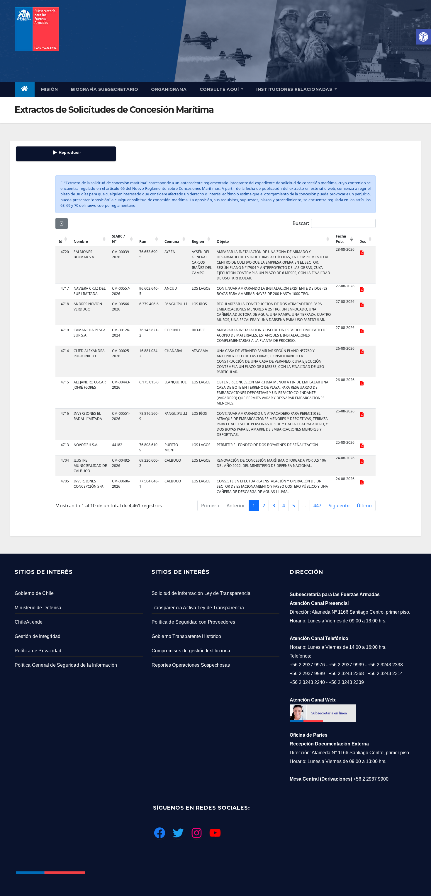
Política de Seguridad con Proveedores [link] (193, 621)
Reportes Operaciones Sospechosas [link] (191, 665)
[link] (423, 37)
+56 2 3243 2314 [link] (385, 673)
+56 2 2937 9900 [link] (370, 778)
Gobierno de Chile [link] (34, 593)
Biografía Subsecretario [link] (104, 89)
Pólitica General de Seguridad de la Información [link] (66, 665)
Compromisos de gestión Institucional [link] (192, 650)
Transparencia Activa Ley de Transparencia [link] (198, 607)
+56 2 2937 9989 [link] (307, 673)
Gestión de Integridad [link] (37, 636)
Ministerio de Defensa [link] (38, 607)
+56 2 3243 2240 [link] (307, 682)
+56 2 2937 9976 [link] (307, 664)
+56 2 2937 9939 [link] (346, 664)
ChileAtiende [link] (29, 621)
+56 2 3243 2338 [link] (385, 664)
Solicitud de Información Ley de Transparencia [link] (201, 593)
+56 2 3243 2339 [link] (346, 682)
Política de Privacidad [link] (38, 650)
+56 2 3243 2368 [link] (346, 673)
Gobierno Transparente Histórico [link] (186, 636)
